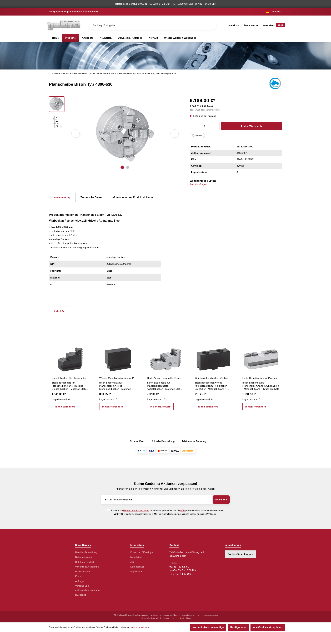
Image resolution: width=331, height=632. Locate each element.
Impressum (136, 571)
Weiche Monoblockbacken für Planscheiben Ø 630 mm (117, 378)
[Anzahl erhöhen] (216, 126)
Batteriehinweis (83, 557)
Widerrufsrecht (83, 571)
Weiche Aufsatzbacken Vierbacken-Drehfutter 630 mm (213, 378)
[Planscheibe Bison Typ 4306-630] (125, 133)
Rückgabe (80, 594)
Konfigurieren (238, 627)
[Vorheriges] (75, 133)
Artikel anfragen (198, 184)
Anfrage (79, 581)
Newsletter (136, 557)
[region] (115, 133)
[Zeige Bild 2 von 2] (127, 167)
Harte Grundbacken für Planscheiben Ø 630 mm (260, 378)
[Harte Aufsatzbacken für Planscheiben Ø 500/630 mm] (165, 358)
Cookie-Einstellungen (240, 554)
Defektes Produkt (84, 562)
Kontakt (79, 576)
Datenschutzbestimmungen (136, 510)
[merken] (86, 347)
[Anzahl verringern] (193, 126)
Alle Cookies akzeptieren (267, 627)
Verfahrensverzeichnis (87, 566)
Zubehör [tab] (59, 311)
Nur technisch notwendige (208, 627)
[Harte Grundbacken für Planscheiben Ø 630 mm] (261, 358)
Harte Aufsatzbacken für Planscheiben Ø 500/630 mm (165, 378)
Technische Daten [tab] (91, 197)
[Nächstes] (174, 133)
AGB (182, 510)
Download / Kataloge (141, 552)
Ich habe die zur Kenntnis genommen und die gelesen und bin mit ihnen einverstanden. (167, 510)
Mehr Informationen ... (141, 627)
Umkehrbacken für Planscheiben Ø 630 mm (70, 378)
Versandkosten (159, 615)
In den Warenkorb (251, 126)
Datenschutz (137, 566)
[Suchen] (211, 25)
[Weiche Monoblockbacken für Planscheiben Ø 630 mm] (118, 358)
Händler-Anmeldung (86, 552)
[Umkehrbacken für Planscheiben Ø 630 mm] (70, 358)
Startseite (56, 73)
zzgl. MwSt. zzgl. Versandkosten (205, 110)
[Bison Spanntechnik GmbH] (274, 83)
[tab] (62, 197)
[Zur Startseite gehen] (63, 25)
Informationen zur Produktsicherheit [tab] (133, 197)
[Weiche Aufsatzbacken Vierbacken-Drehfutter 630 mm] (213, 358)
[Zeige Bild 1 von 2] (122, 167)
